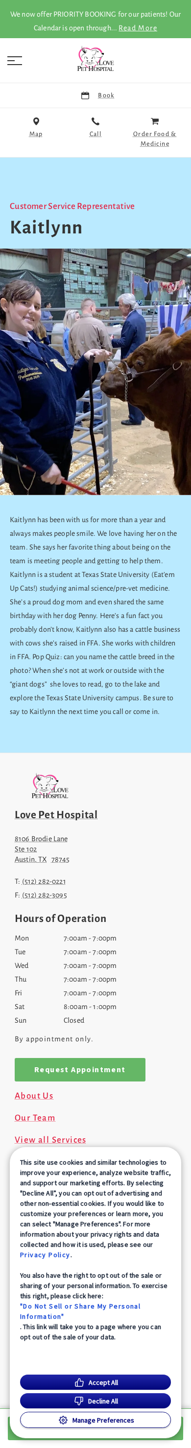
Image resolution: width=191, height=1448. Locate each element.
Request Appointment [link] (80, 1069)
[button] (14, 60)
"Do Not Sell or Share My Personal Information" (80, 1311)
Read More (138, 28)
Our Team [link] (35, 1118)
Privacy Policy (45, 1254)
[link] (95, 58)
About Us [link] (34, 1096)
